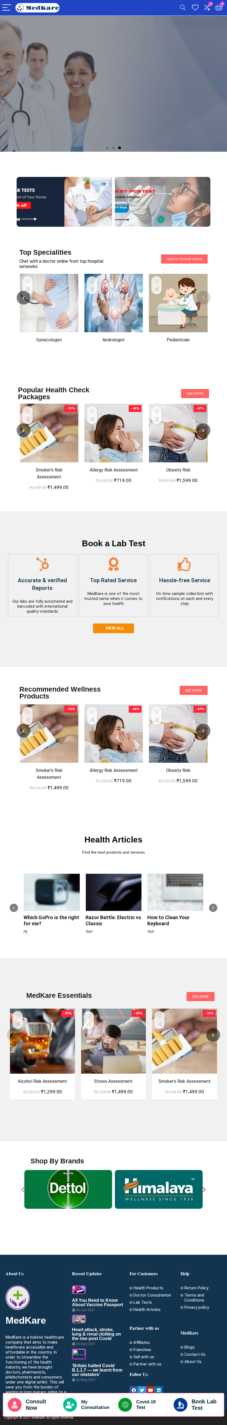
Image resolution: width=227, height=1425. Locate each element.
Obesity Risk (114, 470)
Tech (27, 932)
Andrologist (113, 339)
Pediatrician (178, 339)
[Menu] (6, 8)
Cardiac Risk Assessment (178, 470)
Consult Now (130, 106)
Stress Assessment (113, 1081)
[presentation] (23, 298)
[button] (107, 147)
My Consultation (95, 1404)
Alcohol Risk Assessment (42, 1081)
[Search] (182, 8)
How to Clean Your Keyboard (107, 920)
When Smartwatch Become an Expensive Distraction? (171, 896)
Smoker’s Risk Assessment (184, 1081)
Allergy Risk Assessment (49, 470)
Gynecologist (49, 339)
